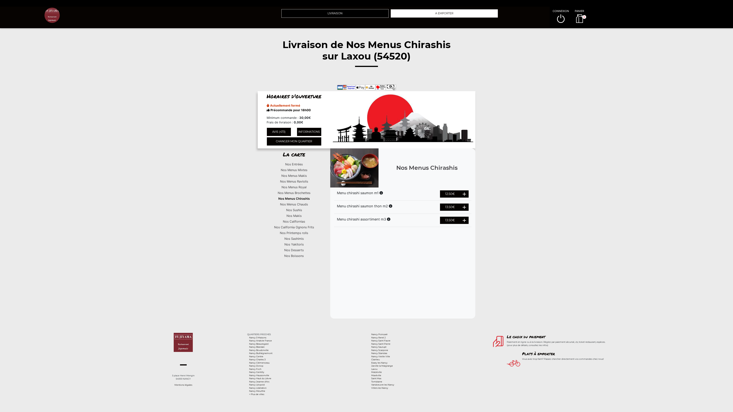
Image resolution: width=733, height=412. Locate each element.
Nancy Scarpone (379, 350)
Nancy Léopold (257, 384)
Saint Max (376, 378)
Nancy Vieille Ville (380, 356)
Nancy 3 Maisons (257, 337)
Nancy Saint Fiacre (380, 340)
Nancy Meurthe (257, 391)
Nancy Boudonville (259, 350)
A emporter (444, 13)
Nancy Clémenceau (259, 362)
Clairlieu (375, 359)
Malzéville (376, 372)
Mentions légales (183, 385)
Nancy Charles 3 (257, 359)
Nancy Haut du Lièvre (260, 378)
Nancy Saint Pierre (380, 344)
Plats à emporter (538, 353)
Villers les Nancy (379, 388)
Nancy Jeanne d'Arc (259, 381)
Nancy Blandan (257, 347)
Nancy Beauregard (258, 344)
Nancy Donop (256, 366)
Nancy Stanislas (379, 353)
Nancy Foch (255, 369)
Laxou (374, 369)
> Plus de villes (256, 394)
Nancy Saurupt (378, 347)
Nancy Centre (256, 356)
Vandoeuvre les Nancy (382, 384)
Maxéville (376, 375)
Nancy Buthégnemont (260, 353)
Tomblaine (376, 381)
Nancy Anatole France (260, 340)
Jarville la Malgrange (382, 366)
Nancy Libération (257, 388)
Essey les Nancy (379, 362)
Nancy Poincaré (379, 334)
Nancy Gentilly (256, 372)
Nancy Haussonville (259, 375)
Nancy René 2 (378, 337)
